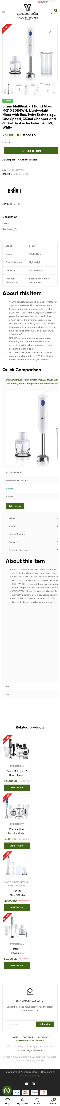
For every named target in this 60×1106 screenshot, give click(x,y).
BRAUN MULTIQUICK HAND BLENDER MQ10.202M (16, 893)
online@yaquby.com (31, 1050)
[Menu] (3, 12)
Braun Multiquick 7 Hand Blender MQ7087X (17, 773)
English (44, 2)
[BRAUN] (14, 190)
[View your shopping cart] (53, 12)
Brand (6, 223)
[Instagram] (33, 1084)
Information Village (30, 1075)
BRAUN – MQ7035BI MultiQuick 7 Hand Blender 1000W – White (17, 951)
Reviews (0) (9, 229)
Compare (10, 159)
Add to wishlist (29, 159)
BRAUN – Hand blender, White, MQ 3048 (16, 831)
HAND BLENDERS (20, 174)
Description (9, 217)
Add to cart (33, 151)
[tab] (30, 217)
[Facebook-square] (26, 1084)
